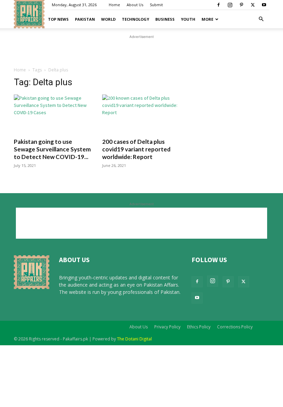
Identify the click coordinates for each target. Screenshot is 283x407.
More (207, 19)
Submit (156, 4)
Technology (135, 19)
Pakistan (85, 19)
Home (114, 4)
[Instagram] (230, 5)
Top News (58, 19)
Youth (188, 19)
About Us (135, 4)
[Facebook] (218, 5)
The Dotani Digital (134, 339)
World (108, 19)
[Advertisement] (141, 85)
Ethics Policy (199, 327)
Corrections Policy (235, 327)
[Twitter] (252, 5)
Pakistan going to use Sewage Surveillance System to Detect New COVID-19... (52, 149)
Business (165, 19)
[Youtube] (264, 5)
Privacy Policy (167, 327)
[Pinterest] (241, 5)
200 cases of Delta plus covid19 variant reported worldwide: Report (136, 149)
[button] (261, 19)
